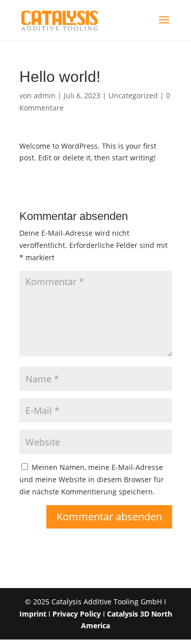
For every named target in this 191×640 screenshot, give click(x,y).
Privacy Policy (76, 614)
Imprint (32, 614)
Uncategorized (133, 95)
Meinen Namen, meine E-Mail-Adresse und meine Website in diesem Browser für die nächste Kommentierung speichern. (91, 479)
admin (45, 95)
